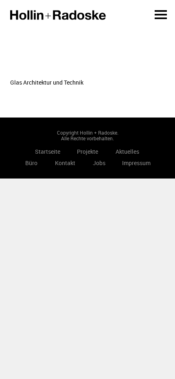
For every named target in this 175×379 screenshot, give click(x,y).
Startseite (58, 15)
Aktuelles (127, 151)
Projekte (87, 151)
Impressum (136, 163)
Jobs (99, 163)
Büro (31, 163)
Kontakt (65, 163)
